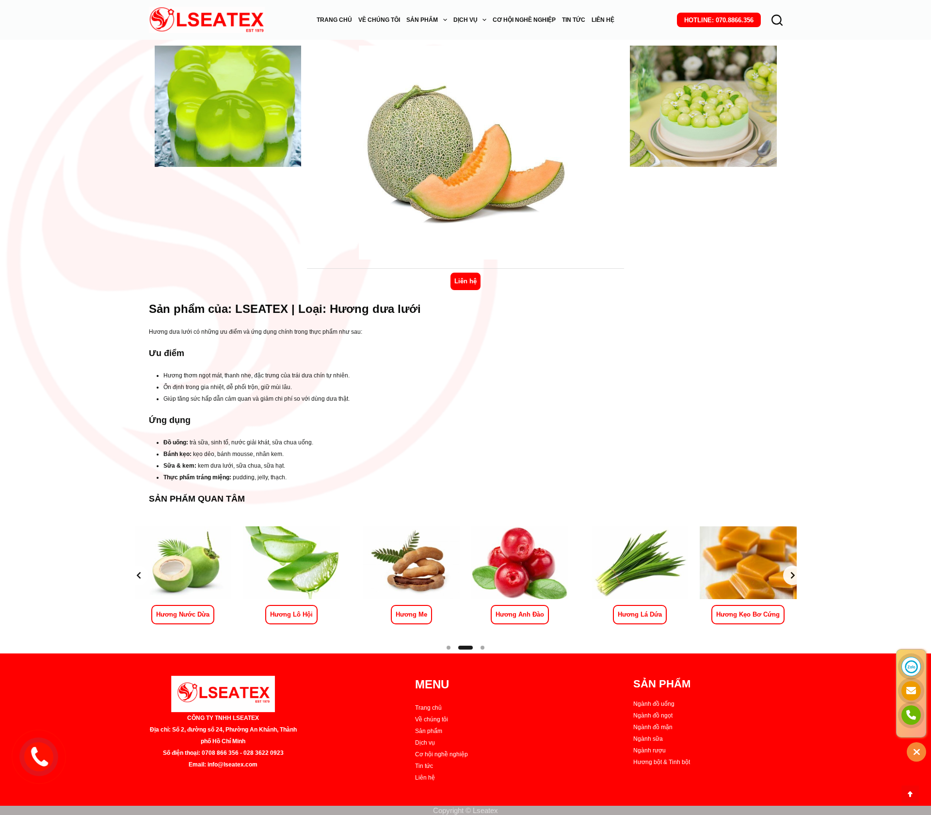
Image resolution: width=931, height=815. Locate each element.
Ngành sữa (648, 738)
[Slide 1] (448, 647)
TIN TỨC (573, 20)
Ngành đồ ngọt (653, 715)
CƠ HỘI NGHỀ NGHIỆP (524, 20)
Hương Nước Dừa (182, 614)
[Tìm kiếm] (777, 20)
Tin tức (424, 766)
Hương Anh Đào (520, 614)
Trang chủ (428, 707)
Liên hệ (465, 281)
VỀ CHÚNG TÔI (379, 20)
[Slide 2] (465, 647)
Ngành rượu (649, 750)
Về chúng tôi (431, 719)
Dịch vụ (425, 742)
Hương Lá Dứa (640, 614)
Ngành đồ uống (653, 704)
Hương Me (411, 614)
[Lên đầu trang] (910, 794)
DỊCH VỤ (465, 20)
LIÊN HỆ (603, 20)
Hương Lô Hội (291, 614)
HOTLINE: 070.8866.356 (719, 20)
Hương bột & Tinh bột (661, 762)
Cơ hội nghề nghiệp (441, 754)
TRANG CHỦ (334, 20)
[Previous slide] (138, 575)
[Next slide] (793, 575)
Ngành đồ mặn (653, 727)
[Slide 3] (482, 647)
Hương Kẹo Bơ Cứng (748, 614)
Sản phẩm (428, 731)
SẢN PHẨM (422, 20)
